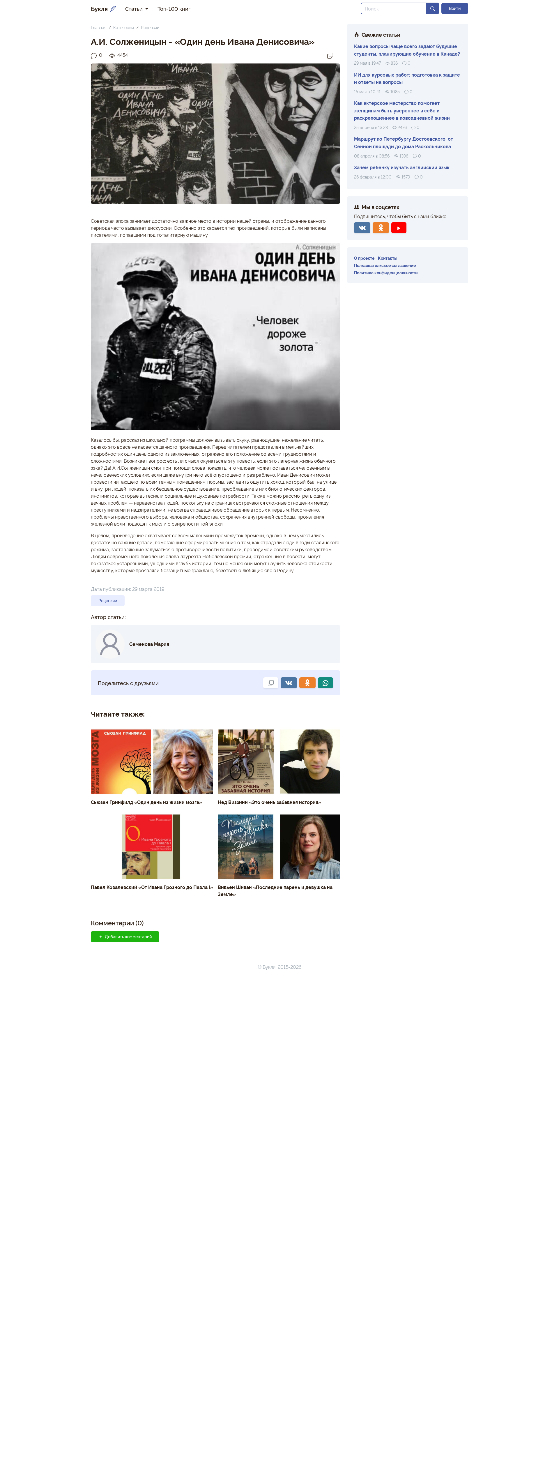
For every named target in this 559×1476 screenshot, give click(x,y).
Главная (98, 27)
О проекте (364, 258)
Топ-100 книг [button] (174, 8)
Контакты (387, 258)
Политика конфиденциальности (386, 272)
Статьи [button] (134, 8)
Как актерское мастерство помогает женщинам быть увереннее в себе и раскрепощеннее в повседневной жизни (402, 110)
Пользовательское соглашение (385, 265)
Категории (123, 27)
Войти (455, 8)
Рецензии (150, 27)
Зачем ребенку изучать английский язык (402, 167)
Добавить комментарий (128, 936)
